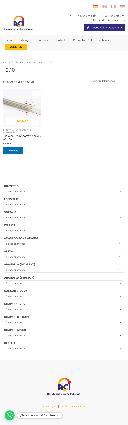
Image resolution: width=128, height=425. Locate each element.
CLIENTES (16, 46)
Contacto (61, 40)
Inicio (8, 40)
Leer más (13, 150)
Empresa (42, 40)
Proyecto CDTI (82, 40)
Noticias (103, 40)
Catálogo (24, 40)
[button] (10, 415)
